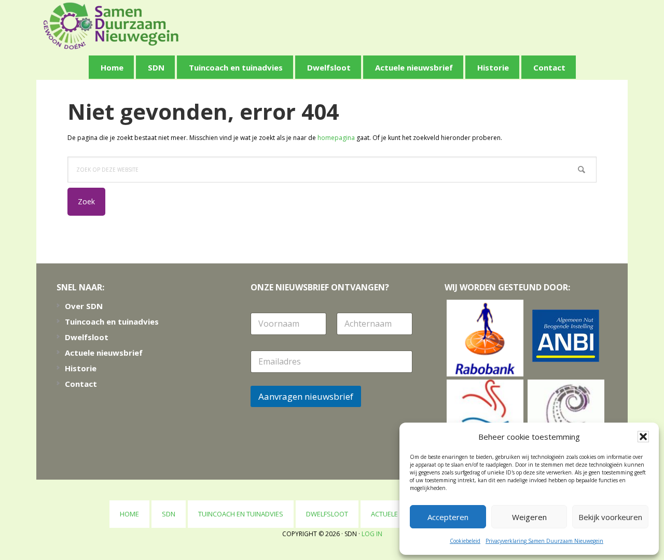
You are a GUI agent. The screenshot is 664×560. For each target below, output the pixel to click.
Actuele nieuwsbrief (104, 352)
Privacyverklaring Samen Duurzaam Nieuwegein (544, 540)
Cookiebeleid (465, 540)
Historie (80, 368)
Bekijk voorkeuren (610, 517)
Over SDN (84, 306)
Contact (81, 384)
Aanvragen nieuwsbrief (305, 396)
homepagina (336, 137)
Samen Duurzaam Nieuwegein (111, 26)
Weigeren (529, 517)
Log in (372, 533)
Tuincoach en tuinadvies (112, 321)
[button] (643, 436)
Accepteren (447, 517)
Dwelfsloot (86, 337)
